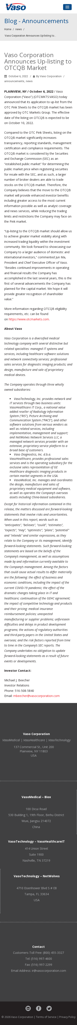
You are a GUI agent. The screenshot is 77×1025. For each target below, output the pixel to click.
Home (7, 29)
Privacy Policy (67, 1017)
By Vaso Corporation (48, 76)
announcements (14, 81)
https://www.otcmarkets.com (29, 319)
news (18, 29)
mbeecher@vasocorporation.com (36, 696)
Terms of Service (46, 1017)
